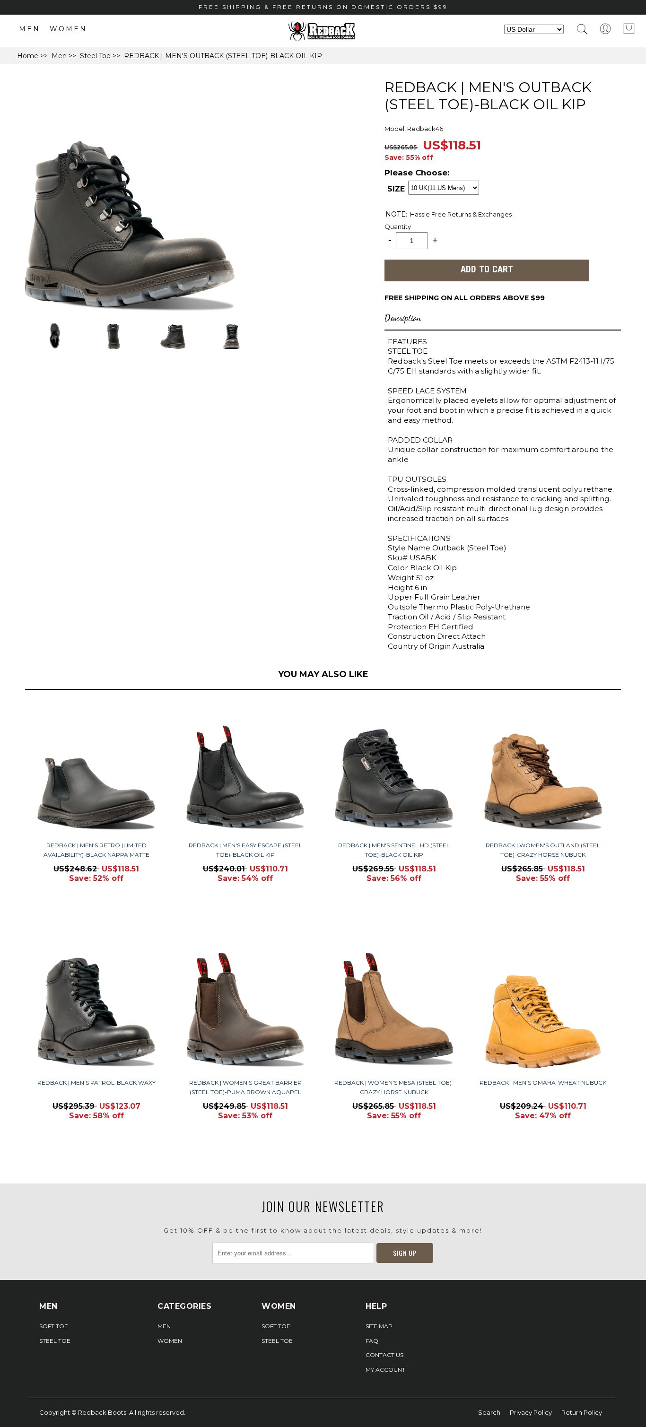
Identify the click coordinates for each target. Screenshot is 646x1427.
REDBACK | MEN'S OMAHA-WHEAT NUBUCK (543, 1082)
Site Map (379, 1326)
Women (68, 29)
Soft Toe (53, 1326)
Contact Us (384, 1354)
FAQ (372, 1340)
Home (27, 56)
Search (489, 1412)
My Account (385, 1369)
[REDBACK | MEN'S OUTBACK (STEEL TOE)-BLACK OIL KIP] (130, 313)
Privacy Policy (531, 1412)
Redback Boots (102, 1412)
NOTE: (396, 214)
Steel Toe (95, 56)
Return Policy (581, 1412)
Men (29, 29)
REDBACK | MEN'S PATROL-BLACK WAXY (96, 1082)
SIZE (396, 188)
